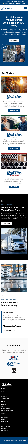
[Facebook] (2, 401)
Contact (4, 388)
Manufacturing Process (12, 326)
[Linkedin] (4, 401)
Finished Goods (9, 330)
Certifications (5, 426)
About (3, 413)
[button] (25, 8)
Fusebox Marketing (14, 441)
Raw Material (8, 312)
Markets (3, 404)
